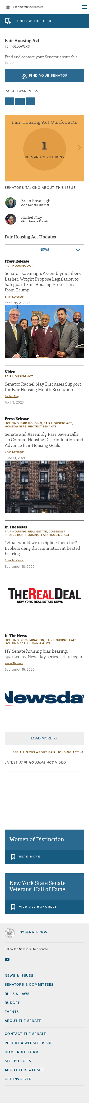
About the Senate (23, 1021)
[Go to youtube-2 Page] (8, 959)
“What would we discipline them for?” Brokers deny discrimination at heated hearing (42, 548)
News (44, 249)
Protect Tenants (42, 426)
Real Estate (37, 531)
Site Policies (18, 1061)
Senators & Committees (29, 984)
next (79, 148)
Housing (12, 423)
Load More (41, 738)
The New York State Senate (28, 7)
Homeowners (16, 426)
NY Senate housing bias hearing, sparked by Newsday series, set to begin (43, 654)
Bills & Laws (17, 994)
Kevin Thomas (14, 663)
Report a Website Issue (29, 1043)
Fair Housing (31, 423)
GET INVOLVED (18, 1079)
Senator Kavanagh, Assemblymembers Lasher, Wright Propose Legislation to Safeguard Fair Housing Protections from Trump (43, 282)
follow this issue (35, 21)
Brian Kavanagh (35, 200)
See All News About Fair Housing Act (46, 752)
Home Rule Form (22, 1052)
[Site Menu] (84, 7)
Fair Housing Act (19, 265)
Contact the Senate (25, 1034)
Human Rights (39, 643)
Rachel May (31, 217)
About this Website (25, 1070)
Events (12, 1012)
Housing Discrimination (24, 640)
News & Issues (19, 975)
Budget (12, 1003)
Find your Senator (48, 75)
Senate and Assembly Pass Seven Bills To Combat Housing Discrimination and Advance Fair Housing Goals (44, 440)
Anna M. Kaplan (14, 560)
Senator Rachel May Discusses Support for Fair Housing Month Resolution (43, 387)
